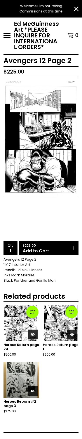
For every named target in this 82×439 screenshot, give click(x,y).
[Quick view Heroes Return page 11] (72, 334)
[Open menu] (6, 35)
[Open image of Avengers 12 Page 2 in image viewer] (41, 139)
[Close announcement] (76, 9)
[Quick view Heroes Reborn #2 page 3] (33, 391)
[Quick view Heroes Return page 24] (33, 334)
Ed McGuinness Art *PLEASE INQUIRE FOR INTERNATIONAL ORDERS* (36, 35)
